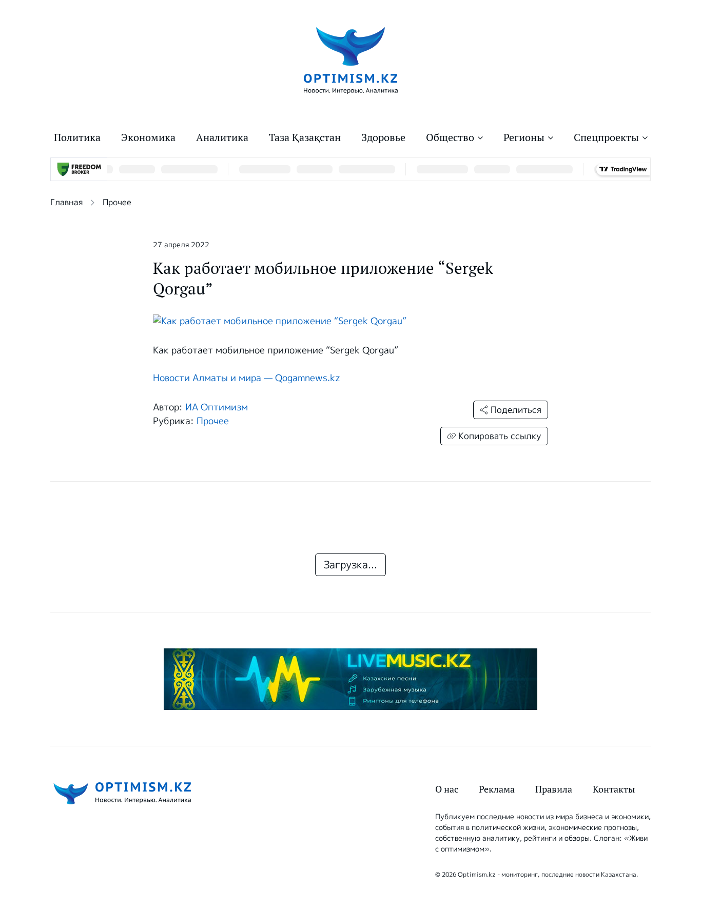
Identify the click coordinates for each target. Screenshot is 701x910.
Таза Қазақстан (305, 137)
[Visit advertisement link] (350, 679)
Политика (77, 137)
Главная (66, 202)
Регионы (523, 137)
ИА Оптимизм (216, 407)
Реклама (497, 789)
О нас (446, 789)
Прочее (117, 202)
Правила (553, 789)
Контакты (614, 789)
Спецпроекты (606, 137)
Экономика (148, 137)
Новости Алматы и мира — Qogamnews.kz (246, 378)
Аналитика (222, 137)
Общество (450, 137)
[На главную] (351, 60)
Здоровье (383, 137)
